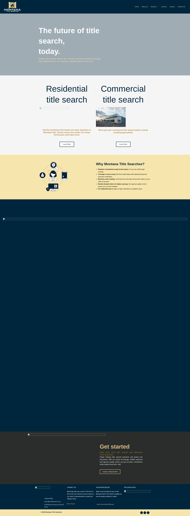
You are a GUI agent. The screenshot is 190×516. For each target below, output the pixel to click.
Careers (172, 7)
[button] (157, 6)
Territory (164, 7)
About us (145, 7)
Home (137, 7)
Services (153, 7)
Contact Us (181, 7)
